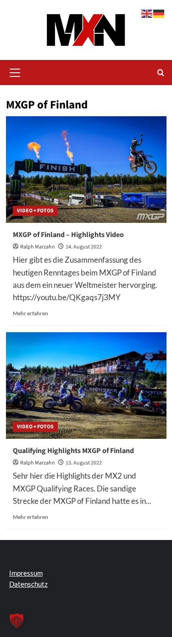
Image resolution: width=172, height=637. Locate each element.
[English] (147, 12)
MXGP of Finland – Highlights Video (68, 235)
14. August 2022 (84, 247)
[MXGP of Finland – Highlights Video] (86, 169)
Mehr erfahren (30, 313)
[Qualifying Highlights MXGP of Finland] (86, 385)
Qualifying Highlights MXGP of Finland (73, 451)
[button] (15, 71)
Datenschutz (28, 584)
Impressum (26, 573)
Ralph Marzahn (37, 247)
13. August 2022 (84, 463)
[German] (159, 12)
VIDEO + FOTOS (35, 211)
